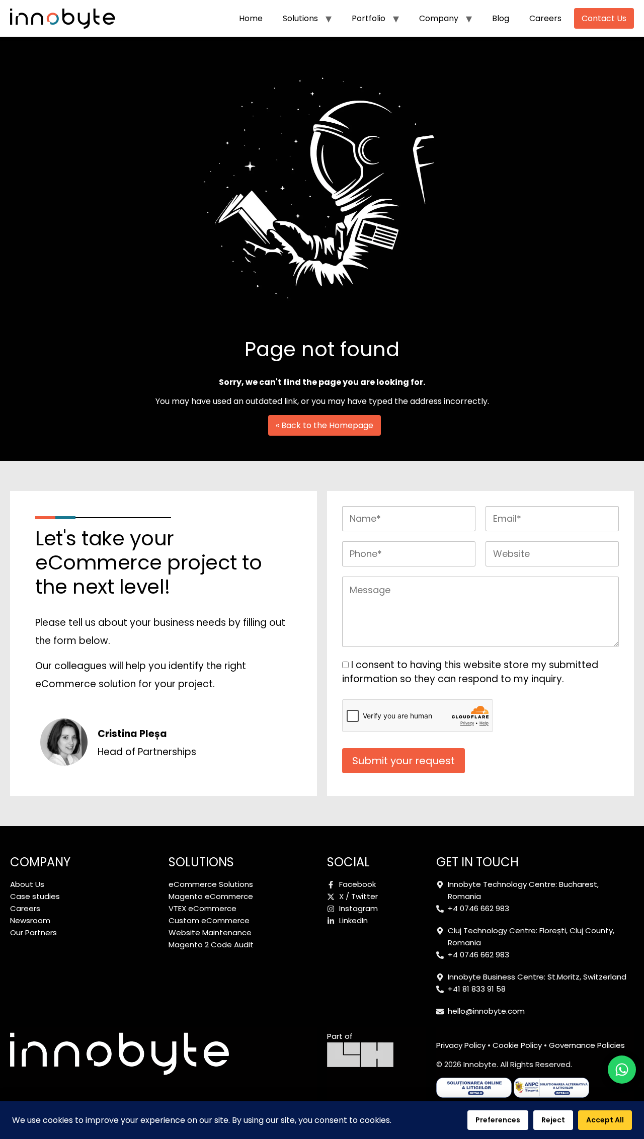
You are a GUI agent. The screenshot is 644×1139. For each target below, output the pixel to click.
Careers (545, 18)
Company (438, 18)
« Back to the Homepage (324, 425)
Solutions (300, 18)
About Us (27, 884)
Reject (553, 1120)
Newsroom (30, 920)
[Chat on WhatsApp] (622, 1069)
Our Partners (33, 932)
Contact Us (604, 18)
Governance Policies (587, 1045)
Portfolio (368, 18)
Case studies (35, 896)
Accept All (605, 1120)
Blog (500, 18)
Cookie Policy (517, 1045)
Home (251, 18)
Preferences (497, 1120)
